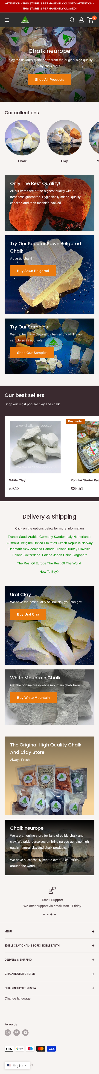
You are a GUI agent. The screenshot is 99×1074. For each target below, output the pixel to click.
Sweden (60, 537)
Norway (87, 543)
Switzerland (32, 555)
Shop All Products (49, 80)
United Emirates (46, 543)
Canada (49, 549)
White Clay (17, 480)
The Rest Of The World (64, 563)
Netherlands (82, 537)
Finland (17, 555)
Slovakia (84, 549)
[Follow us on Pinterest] (16, 1032)
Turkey (72, 549)
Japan (58, 555)
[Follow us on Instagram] (8, 1032)
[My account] (81, 19)
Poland (47, 555)
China (68, 555)
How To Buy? (49, 571)
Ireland (61, 549)
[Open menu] (7, 20)
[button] (17, 1065)
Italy (70, 537)
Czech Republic (70, 543)
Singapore (80, 555)
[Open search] (72, 19)
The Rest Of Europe (31, 563)
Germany (46, 537)
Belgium (27, 543)
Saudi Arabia (28, 537)
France (13, 537)
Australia (13, 543)
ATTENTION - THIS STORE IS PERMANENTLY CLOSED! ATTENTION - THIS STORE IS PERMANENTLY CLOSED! (49, 6)
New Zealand (33, 549)
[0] (90, 20)
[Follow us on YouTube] (25, 1032)
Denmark (16, 549)
